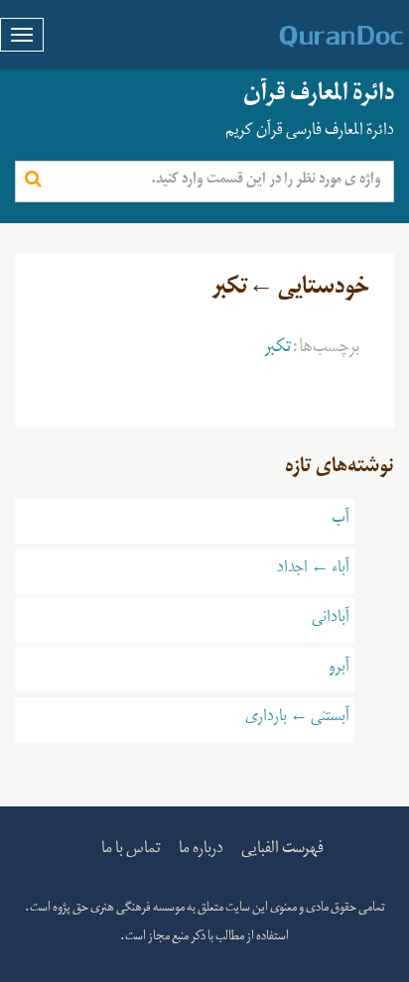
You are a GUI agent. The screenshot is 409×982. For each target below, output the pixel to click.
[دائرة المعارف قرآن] (315, 37)
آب (340, 521)
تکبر (278, 350)
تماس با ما (131, 851)
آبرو (339, 669)
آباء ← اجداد (313, 570)
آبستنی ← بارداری (297, 719)
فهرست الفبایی (282, 851)
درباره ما (201, 851)
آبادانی (330, 620)
